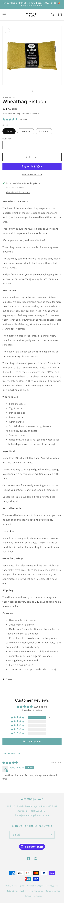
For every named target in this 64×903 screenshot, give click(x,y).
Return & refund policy (16, 891)
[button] (4, 14)
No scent (44, 131)
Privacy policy (52, 886)
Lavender (26, 131)
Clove (9, 131)
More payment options (32, 174)
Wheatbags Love (19, 886)
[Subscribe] (50, 835)
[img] (10, 762)
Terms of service (53, 891)
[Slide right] (39, 91)
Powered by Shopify (35, 886)
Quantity (6, 138)
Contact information (33, 896)
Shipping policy (36, 891)
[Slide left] (24, 91)
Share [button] (9, 679)
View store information (18, 192)
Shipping (16, 114)
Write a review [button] (32, 741)
